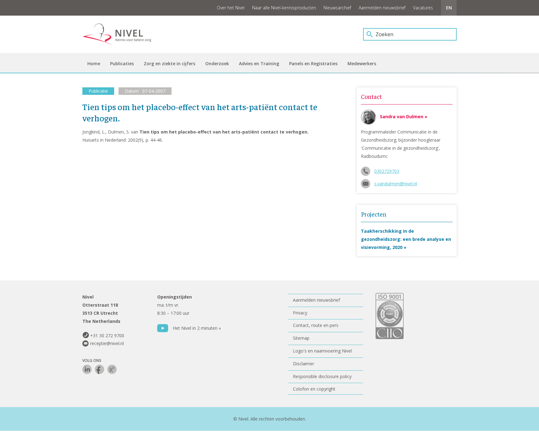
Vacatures (423, 8)
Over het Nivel (231, 8)
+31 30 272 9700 (107, 335)
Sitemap (301, 338)
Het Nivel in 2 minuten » (197, 328)
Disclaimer (303, 364)
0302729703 (386, 171)
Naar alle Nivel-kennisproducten (284, 8)
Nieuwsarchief (337, 8)
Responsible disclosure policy (322, 376)
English (449, 8)
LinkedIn (87, 369)
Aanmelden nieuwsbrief (382, 8)
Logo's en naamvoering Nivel (322, 351)
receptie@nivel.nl (107, 343)
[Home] (121, 34)
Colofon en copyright (314, 389)
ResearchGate (112, 369)
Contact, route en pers (315, 325)
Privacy (300, 313)
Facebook (99, 369)
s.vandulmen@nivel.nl (395, 184)
